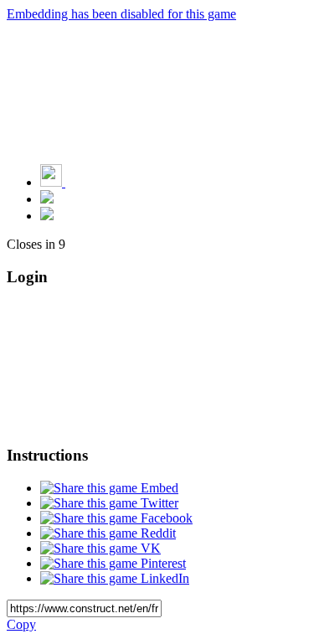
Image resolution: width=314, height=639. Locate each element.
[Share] (47, 199)
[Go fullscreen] (47, 216)
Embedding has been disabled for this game (121, 14)
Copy (21, 624)
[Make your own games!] (88, 182)
